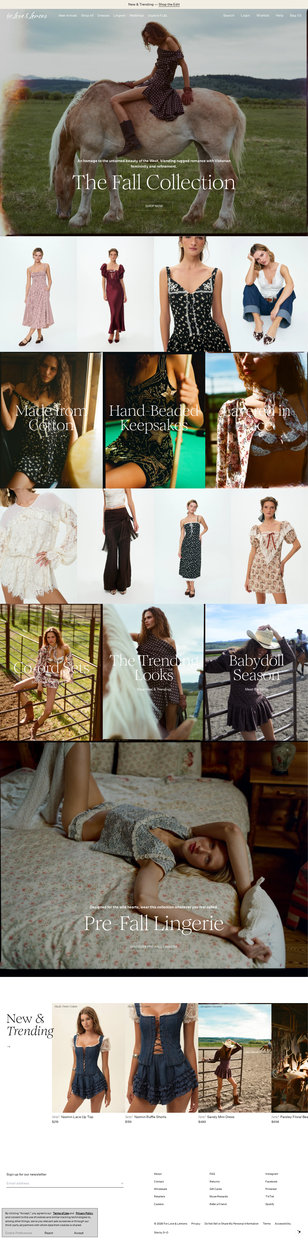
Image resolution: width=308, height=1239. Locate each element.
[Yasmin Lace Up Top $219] (88, 1058)
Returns (215, 1181)
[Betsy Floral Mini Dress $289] (269, 546)
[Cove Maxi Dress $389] (115, 294)
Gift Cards (216, 1189)
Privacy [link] (195, 1224)
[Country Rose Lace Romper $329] (38, 546)
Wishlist (263, 15)
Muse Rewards (219, 1196)
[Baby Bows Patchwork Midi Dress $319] (192, 546)
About (158, 1174)
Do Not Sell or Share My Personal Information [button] (232, 1224)
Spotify (269, 1204)
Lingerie (119, 15)
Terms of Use (61, 1213)
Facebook (271, 1181)
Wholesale (160, 1189)
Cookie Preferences (18, 1233)
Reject (49, 1233)
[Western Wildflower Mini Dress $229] (192, 294)
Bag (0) (296, 15)
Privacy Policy (84, 1213)
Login (245, 15)
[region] (50, 1222)
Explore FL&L (158, 15)
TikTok (269, 1196)
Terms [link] (267, 1224)
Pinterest (271, 1189)
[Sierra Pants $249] (115, 546)
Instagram (271, 1174)
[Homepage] (29, 15)
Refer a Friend (218, 1204)
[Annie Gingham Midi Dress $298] (38, 294)
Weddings (136, 15)
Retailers (159, 1196)
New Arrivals (68, 15)
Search (228, 15)
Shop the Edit (169, 4)
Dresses (103, 15)
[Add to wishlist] (72, 242)
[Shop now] (51, 420)
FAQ (212, 1174)
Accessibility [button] (283, 1224)
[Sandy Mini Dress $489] (234, 1058)
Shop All (87, 15)
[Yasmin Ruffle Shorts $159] (161, 1058)
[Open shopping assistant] (299, 1232)
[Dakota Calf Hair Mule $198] (269, 294)
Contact (159, 1181)
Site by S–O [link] (161, 1232)
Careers (159, 1204)
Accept (78, 1233)
